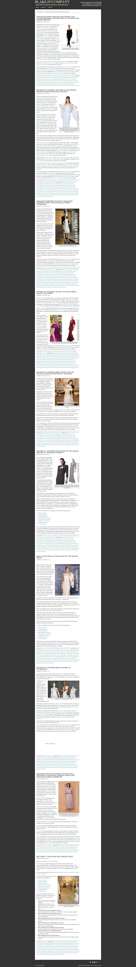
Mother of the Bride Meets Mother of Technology (53, 668)
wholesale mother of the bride (71, 194)
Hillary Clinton (72, 353)
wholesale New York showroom (48, 367)
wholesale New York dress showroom (45, 196)
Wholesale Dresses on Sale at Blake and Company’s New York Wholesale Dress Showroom (55, 202)
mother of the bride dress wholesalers (53, 145)
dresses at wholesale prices (55, 271)
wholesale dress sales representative (44, 194)
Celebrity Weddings (46, 351)
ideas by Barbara (54, 354)
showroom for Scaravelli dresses (71, 191)
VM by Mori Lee (70, 166)
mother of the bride (70, 63)
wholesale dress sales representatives (65, 71)
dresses (46, 34)
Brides (38, 135)
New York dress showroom (67, 182)
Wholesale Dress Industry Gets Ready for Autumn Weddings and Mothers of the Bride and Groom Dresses (58, 18)
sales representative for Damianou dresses (62, 183)
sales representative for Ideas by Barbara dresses (62, 185)
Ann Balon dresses (42, 522)
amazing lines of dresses (57, 73)
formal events (46, 79)
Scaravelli (47, 166)
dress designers (51, 68)
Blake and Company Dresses (43, 271)
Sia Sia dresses (42, 524)
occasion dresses (45, 715)
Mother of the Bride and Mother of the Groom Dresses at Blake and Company (57, 452)
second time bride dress (48, 848)
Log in (100, 965)
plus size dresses (56, 847)
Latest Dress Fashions (47, 76)
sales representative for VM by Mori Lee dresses (68, 82)
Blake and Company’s (42, 61)
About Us (43, 7)
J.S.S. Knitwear (54, 166)
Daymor (66, 164)
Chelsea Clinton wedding (62, 353)
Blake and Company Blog (51, 861)
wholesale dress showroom (59, 194)
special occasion (74, 706)
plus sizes (63, 847)
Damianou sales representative (68, 758)
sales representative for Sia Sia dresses (49, 82)
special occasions (66, 67)
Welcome (44, 941)
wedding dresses (43, 102)
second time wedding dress (60, 848)
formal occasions (45, 27)
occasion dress (40, 80)
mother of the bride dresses (64, 150)
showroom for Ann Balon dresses (62, 361)
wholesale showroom (74, 85)
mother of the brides (45, 37)
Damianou (71, 164)
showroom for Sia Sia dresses (43, 193)
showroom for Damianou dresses (52, 190)
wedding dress (40, 98)
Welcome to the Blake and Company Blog (55, 856)
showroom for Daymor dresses (66, 190)
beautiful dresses (42, 164)
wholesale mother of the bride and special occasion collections (56, 85)
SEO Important (95, 965)
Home (37, 7)
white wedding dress (44, 142)
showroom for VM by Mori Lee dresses (58, 193)
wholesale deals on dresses (42, 283)
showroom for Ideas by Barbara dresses (45, 83)
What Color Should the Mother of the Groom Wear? (57, 557)
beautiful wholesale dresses (48, 63)
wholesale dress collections (46, 41)
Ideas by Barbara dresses (44, 517)
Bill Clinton (54, 353)
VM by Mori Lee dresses (44, 519)
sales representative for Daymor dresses (70, 356)
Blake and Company (52, 3)
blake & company (65, 269)
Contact (50, 7)
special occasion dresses (59, 83)
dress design (72, 675)
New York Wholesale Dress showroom (57, 61)
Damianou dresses (42, 514)
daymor (43, 759)
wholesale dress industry (43, 155)
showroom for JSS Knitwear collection (56, 191)
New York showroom (71, 79)
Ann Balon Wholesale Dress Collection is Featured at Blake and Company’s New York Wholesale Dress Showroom (56, 775)
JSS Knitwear (61, 180)
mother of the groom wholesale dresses (67, 157)
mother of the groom (42, 64)
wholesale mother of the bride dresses (58, 285)
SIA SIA (71, 76)
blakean (48, 21)
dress (42, 45)
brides (47, 114)
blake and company (41, 77)
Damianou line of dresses (50, 77)
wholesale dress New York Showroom (46, 70)
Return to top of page (40, 965)
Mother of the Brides (68, 304)
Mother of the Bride (56, 76)
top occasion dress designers (64, 710)
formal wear (54, 759)
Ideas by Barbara (54, 180)
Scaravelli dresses (42, 516)
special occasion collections (73, 193)
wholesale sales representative (62, 367)
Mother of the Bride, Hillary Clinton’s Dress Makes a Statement (56, 292)
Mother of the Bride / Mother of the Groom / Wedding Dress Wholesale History (57, 91)
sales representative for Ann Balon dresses (52, 80)
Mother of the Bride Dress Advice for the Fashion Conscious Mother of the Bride (55, 373)
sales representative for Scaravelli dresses (64, 187)
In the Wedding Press (63, 351)
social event (58, 703)
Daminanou (39, 759)
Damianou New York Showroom (63, 77)
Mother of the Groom (65, 76)
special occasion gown (73, 766)
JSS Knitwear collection (44, 520)
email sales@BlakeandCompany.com (91, 5)
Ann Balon (61, 166)
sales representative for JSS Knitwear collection (68, 358)
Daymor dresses (42, 513)
